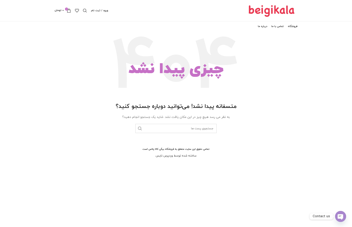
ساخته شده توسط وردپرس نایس (176, 156)
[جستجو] (85, 11)
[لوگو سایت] (271, 10)
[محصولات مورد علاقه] (77, 11)
